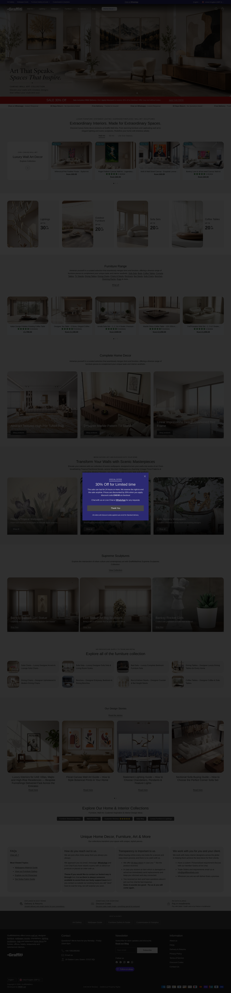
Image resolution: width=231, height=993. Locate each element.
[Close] (145, 476)
